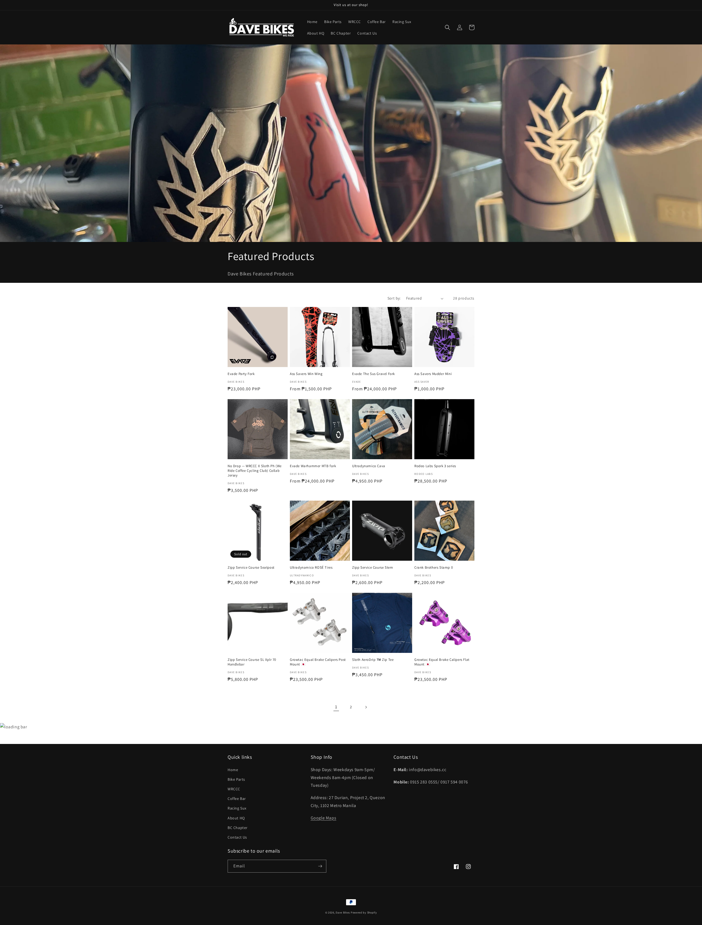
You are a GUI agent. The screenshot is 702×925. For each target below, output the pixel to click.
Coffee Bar (237, 798)
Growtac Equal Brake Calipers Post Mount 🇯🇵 (318, 662)
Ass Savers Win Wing (306, 374)
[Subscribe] (320, 866)
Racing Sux (237, 808)
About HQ (236, 818)
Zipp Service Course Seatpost (251, 567)
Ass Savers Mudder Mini (433, 374)
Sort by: (394, 298)
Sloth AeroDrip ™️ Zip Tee (373, 660)
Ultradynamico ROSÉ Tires (311, 567)
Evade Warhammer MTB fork (313, 466)
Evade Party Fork (241, 374)
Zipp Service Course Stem (372, 567)
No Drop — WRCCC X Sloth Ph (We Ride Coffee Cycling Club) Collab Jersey (255, 471)
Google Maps (323, 818)
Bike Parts (236, 779)
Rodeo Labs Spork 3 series (435, 466)
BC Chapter (238, 827)
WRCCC (234, 788)
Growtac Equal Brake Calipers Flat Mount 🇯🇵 (441, 662)
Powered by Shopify (364, 912)
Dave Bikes (343, 912)
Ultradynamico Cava (368, 466)
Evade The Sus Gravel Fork (373, 374)
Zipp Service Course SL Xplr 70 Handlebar (252, 662)
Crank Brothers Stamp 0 (433, 567)
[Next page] (366, 707)
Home (233, 769)
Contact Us (237, 837)
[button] (447, 27)
